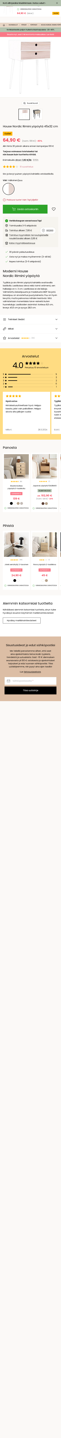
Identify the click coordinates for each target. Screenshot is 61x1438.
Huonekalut (13, 25)
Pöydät (24, 25)
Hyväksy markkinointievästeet (21, 620)
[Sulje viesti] (57, 3)
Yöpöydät (33, 25)
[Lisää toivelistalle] (53, 209)
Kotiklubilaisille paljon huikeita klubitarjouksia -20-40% (30, 29)
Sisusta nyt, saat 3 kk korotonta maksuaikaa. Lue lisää (30, 34)
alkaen (23, 160)
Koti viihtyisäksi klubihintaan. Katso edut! (24, 3)
